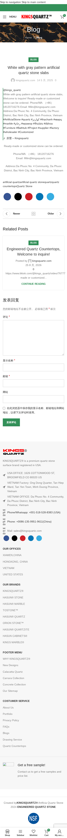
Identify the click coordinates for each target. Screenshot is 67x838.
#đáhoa (48, 123)
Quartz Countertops (14, 745)
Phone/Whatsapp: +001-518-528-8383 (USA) (33, 512)
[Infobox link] (33, 770)
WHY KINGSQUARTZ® (16, 658)
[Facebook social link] (26, 8)
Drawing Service (12, 739)
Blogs (6, 733)
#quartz (25, 119)
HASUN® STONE (13, 597)
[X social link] (30, 8)
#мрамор (26, 123)
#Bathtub (21, 127)
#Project (32, 127)
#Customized (26, 131)
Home (28, 37)
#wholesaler (10, 131)
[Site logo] (37, 16)
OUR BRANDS (11, 584)
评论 (6, 316)
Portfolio (7, 713)
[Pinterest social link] (41, 8)
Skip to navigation (11, 2)
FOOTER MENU (12, 652)
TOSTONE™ (10, 610)
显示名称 (9, 360)
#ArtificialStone (12, 119)
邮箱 (6, 376)
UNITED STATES (13, 574)
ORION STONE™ (13, 622)
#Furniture (9, 127)
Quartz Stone (24, 186)
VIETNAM (8, 568)
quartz (48, 182)
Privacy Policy (11, 720)
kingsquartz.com (25, 80)
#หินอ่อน (38, 123)
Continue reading (33, 284)
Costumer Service (16, 700)
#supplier (43, 127)
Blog (39, 37)
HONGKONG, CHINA (15, 561)
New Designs (10, 665)
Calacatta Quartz (13, 671)
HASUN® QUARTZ (14, 616)
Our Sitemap (10, 690)
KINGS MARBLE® (13, 642)
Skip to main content (34, 2)
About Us (8, 707)
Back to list (33, 213)
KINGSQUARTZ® (13, 590)
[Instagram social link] (33, 8)
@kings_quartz (12, 89)
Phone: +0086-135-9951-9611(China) (29, 521)
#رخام (17, 123)
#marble (8, 123)
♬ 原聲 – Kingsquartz (16, 138)
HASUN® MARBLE (14, 603)
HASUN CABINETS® (15, 635)
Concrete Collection (14, 684)
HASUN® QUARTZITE (16, 629)
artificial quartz (11, 182)
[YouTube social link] (37, 8)
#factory (54, 127)
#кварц (57, 119)
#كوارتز (35, 119)
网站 (5, 392)
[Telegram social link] (50, 196)
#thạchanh (46, 119)
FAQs (6, 726)
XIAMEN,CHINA (12, 555)
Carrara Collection (13, 678)
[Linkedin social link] (39, 196)
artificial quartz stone (32, 182)
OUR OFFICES (12, 548)
